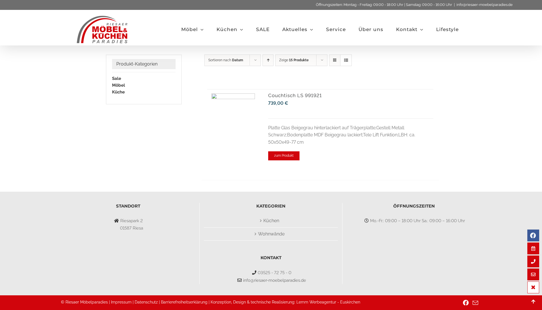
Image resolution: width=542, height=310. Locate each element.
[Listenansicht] (345, 60)
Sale (116, 78)
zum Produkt (284, 156)
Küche (118, 92)
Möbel (118, 85)
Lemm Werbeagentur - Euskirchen (328, 302)
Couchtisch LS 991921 (295, 95)
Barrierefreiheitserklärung (184, 302)
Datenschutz (146, 302)
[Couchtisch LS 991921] (233, 97)
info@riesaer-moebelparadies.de (484, 5)
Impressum (121, 302)
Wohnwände (271, 234)
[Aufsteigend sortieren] (268, 60)
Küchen (271, 220)
